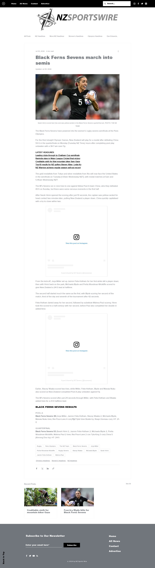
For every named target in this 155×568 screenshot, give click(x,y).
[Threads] (146, 3)
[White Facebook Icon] (26, 556)
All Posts (27, 36)
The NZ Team (64, 446)
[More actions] (118, 51)
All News (114, 541)
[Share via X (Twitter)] (42, 468)
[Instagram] (134, 3)
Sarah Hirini (105, 450)
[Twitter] (142, 3)
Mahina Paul (59, 455)
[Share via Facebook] (37, 468)
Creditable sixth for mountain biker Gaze (38, 511)
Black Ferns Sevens (80, 446)
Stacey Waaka (77, 450)
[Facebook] (138, 3)
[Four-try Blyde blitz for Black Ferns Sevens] (77, 497)
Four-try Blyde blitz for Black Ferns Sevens (76, 511)
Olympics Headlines (95, 36)
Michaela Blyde (91, 450)
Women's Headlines (76, 36)
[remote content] (77, 241)
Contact (114, 546)
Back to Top (3, 558)
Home (112, 536)
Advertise (115, 551)
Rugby (39, 446)
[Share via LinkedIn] (48, 468)
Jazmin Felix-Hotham (44, 455)
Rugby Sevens (64, 450)
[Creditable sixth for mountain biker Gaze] (40, 497)
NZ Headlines (40, 36)
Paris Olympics (50, 446)
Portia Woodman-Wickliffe (46, 450)
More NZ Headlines (57, 36)
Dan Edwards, (112, 36)
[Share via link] (53, 468)
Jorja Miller (94, 446)
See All (128, 484)
